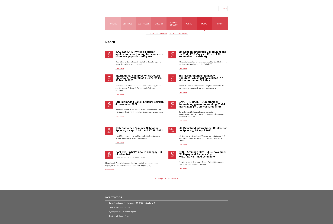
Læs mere (120, 68)
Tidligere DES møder (178, 33)
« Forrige (159, 179)
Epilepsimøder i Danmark (156, 33)
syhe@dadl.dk (115, 212)
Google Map (124, 216)
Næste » (174, 179)
